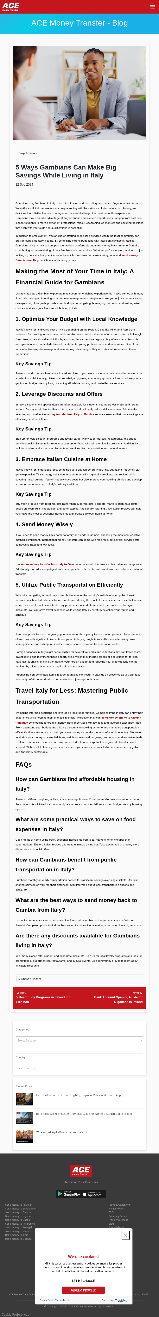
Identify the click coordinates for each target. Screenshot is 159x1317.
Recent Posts (24, 1086)
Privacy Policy (116, 1208)
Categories (22, 1029)
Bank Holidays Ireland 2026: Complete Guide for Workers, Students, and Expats (84, 1113)
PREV (22, 993)
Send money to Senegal (18, 1227)
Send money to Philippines (20, 1223)
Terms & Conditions (119, 1204)
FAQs (112, 1212)
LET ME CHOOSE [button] (83, 1281)
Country (20, 1057)
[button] (126, 1235)
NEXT (136, 993)
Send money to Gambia (18, 1212)
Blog (22, 153)
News (33, 153)
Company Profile (118, 1216)
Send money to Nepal (17, 1231)
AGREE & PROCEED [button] (83, 1290)
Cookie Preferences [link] (15, 1314)
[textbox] (79, 1040)
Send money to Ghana (17, 1219)
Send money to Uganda (18, 1238)
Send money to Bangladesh (20, 1208)
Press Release (116, 1227)
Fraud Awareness (118, 1219)
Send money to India (16, 1235)
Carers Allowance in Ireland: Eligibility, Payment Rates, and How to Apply (79, 1095)
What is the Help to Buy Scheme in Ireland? (61, 1132)
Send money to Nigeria (18, 1216)
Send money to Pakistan (18, 1204)
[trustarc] (120, 1300)
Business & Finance (29, 978)
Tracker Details (62, 1300)
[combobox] (79, 1040)
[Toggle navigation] (153, 7)
